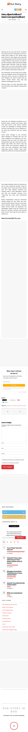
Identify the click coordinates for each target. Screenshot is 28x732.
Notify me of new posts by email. (11, 462)
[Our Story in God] (14, 3)
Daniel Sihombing (12, 19)
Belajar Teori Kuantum (7, 607)
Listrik (3, 624)
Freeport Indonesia (7, 613)
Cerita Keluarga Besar (7, 610)
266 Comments (10, 553)
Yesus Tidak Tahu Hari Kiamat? (14, 549)
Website (3, 453)
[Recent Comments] (14, 542)
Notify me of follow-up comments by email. (13, 459)
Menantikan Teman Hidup (8, 627)
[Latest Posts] (11, 542)
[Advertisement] (14, 37)
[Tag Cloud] (18, 542)
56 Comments (10, 588)
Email (2, 448)
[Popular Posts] (4, 542)
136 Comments (10, 578)
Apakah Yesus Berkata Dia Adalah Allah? (16, 584)
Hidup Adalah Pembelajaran (21, 405)
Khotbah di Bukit (6, 618)
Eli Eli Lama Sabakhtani (14, 593)
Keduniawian (5, 615)
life (19, 19)
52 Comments (10, 596)
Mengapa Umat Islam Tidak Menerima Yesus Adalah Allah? (14, 573)
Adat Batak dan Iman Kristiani (9, 604)
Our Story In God (14, 710)
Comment (3, 426)
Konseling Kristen (6, 621)
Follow (5, 512)
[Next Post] (20, 411)
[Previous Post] (8, 411)
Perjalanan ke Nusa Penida (11, 405)
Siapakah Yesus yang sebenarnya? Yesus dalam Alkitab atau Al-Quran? (15, 560)
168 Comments (10, 566)
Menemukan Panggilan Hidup (9, 629)
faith (8, 546)
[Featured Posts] (7, 542)
